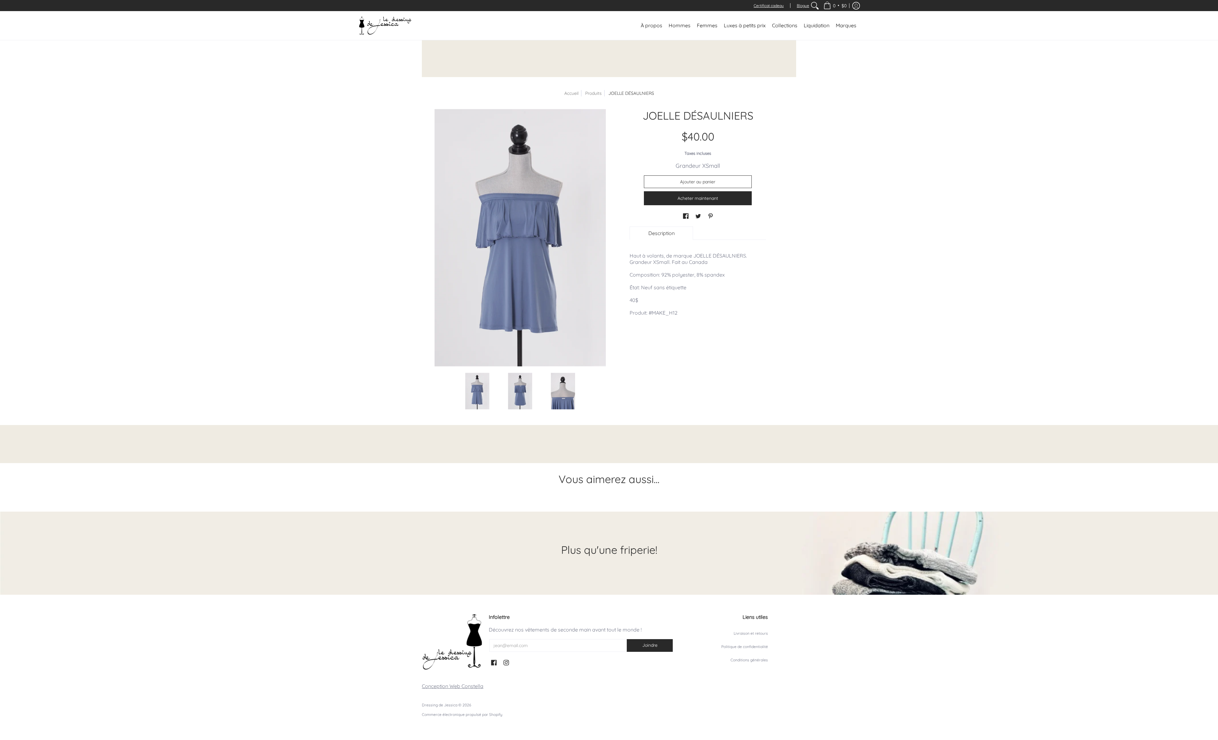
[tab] (661, 233)
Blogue (803, 5)
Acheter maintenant (698, 198)
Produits (593, 93)
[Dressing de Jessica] (385, 25)
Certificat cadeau (769, 5)
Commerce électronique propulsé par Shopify (462, 714)
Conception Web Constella (452, 686)
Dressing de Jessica (439, 705)
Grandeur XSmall (698, 165)
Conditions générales (749, 660)
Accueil (571, 93)
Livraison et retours (751, 633)
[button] (835, 5)
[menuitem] (815, 5)
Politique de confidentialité (744, 646)
